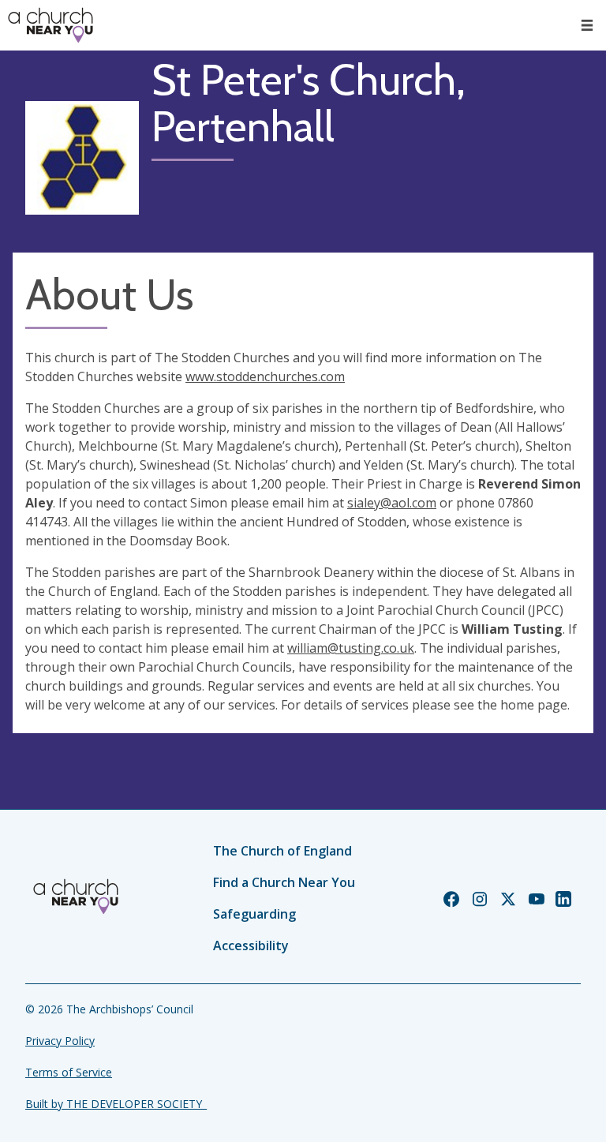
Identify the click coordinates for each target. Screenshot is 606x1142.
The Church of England (282, 850)
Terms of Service (68, 1072)
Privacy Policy (60, 1040)
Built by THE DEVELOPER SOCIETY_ (116, 1103)
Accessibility (251, 945)
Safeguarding (254, 914)
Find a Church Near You (284, 882)
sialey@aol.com (391, 502)
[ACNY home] (50, 25)
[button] (587, 25)
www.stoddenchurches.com (265, 376)
